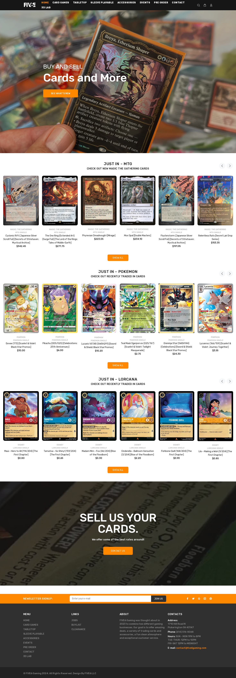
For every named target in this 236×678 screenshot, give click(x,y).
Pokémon (21, 337)
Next (230, 166)
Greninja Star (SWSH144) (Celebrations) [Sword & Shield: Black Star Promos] (176, 347)
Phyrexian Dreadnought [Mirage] (98, 235)
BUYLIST (76, 625)
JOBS (74, 620)
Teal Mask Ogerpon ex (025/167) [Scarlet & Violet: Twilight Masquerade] (137, 347)
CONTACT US (118, 551)
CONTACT (28, 651)
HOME (26, 620)
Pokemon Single (21, 340)
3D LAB (27, 656)
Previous (222, 166)
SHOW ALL (118, 257)
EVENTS (27, 642)
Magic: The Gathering (21, 229)
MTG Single (21, 232)
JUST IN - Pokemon (117, 271)
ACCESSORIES (31, 638)
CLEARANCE (78, 629)
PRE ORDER (29, 647)
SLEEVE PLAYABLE (33, 634)
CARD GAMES (30, 625)
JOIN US (158, 598)
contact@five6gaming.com (191, 648)
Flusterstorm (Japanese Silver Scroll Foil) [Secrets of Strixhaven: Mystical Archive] (176, 239)
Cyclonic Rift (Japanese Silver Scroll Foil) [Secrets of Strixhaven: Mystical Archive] (21, 239)
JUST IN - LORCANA (118, 379)
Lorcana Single (21, 448)
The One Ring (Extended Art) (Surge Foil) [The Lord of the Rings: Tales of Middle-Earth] (60, 239)
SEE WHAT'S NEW (60, 93)
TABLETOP (29, 629)
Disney (21, 445)
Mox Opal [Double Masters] (137, 235)
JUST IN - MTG (118, 164)
